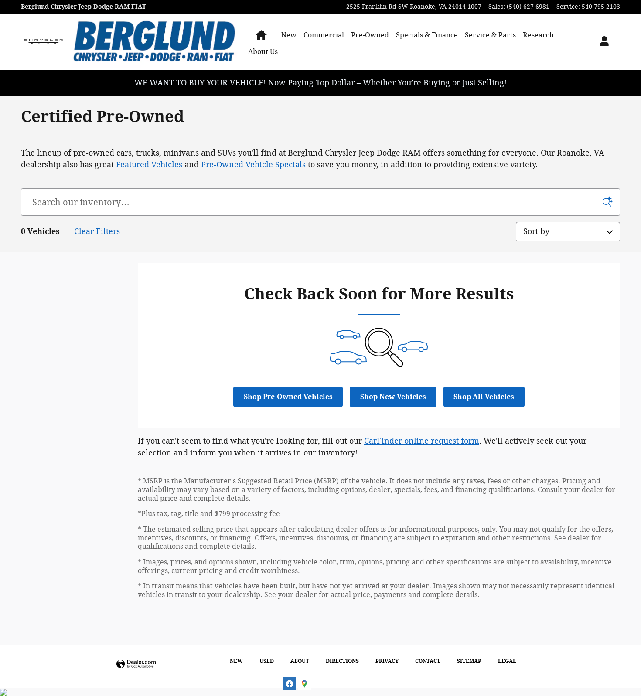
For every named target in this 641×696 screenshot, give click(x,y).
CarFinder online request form (421, 441)
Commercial (323, 35)
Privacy (387, 661)
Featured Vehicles (149, 165)
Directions (342, 661)
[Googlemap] (304, 683)
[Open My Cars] (602, 42)
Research (538, 35)
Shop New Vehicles (393, 397)
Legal (507, 661)
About (299, 661)
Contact (427, 661)
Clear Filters (97, 231)
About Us (263, 52)
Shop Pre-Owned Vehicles (288, 397)
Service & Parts (490, 35)
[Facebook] (289, 683)
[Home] (43, 42)
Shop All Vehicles (483, 397)
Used (266, 661)
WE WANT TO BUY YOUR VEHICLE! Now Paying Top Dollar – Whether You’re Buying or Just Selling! (320, 83)
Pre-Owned (370, 35)
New (289, 35)
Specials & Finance (427, 35)
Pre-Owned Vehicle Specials (253, 165)
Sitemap (469, 661)
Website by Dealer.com (136, 664)
